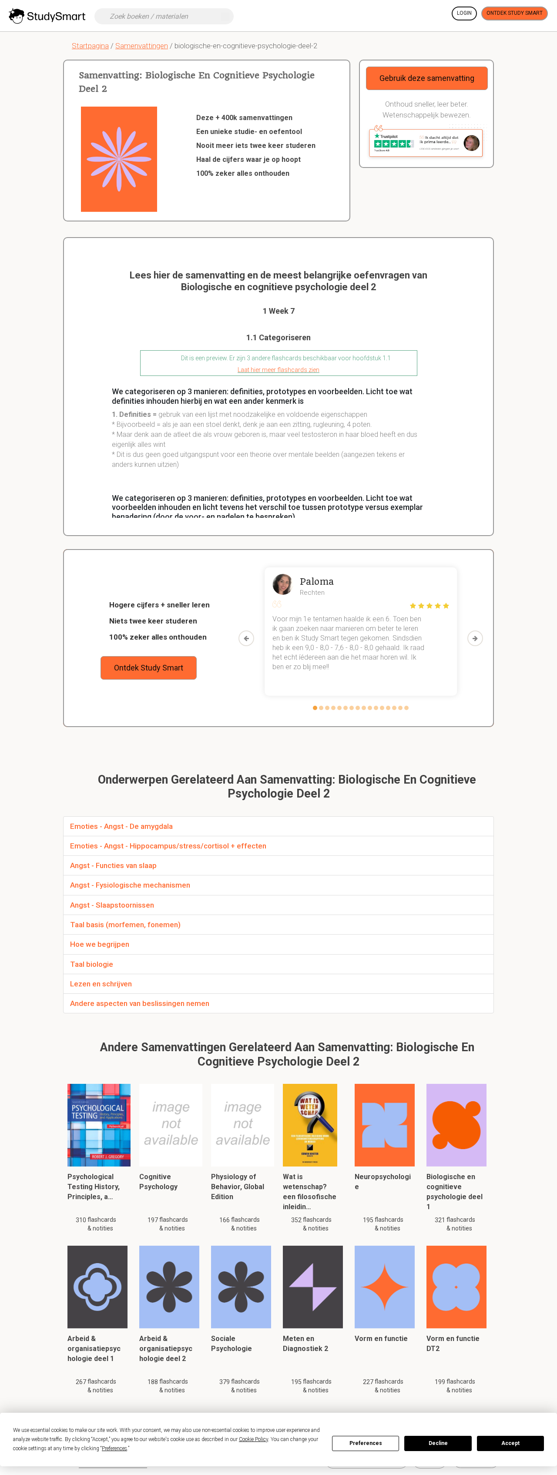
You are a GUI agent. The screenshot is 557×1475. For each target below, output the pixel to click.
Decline (438, 1443)
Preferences (365, 1443)
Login (464, 13)
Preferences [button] (114, 1448)
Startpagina (90, 45)
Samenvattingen (141, 45)
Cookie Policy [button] (253, 1439)
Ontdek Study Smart (515, 13)
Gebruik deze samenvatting (426, 78)
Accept (510, 1443)
